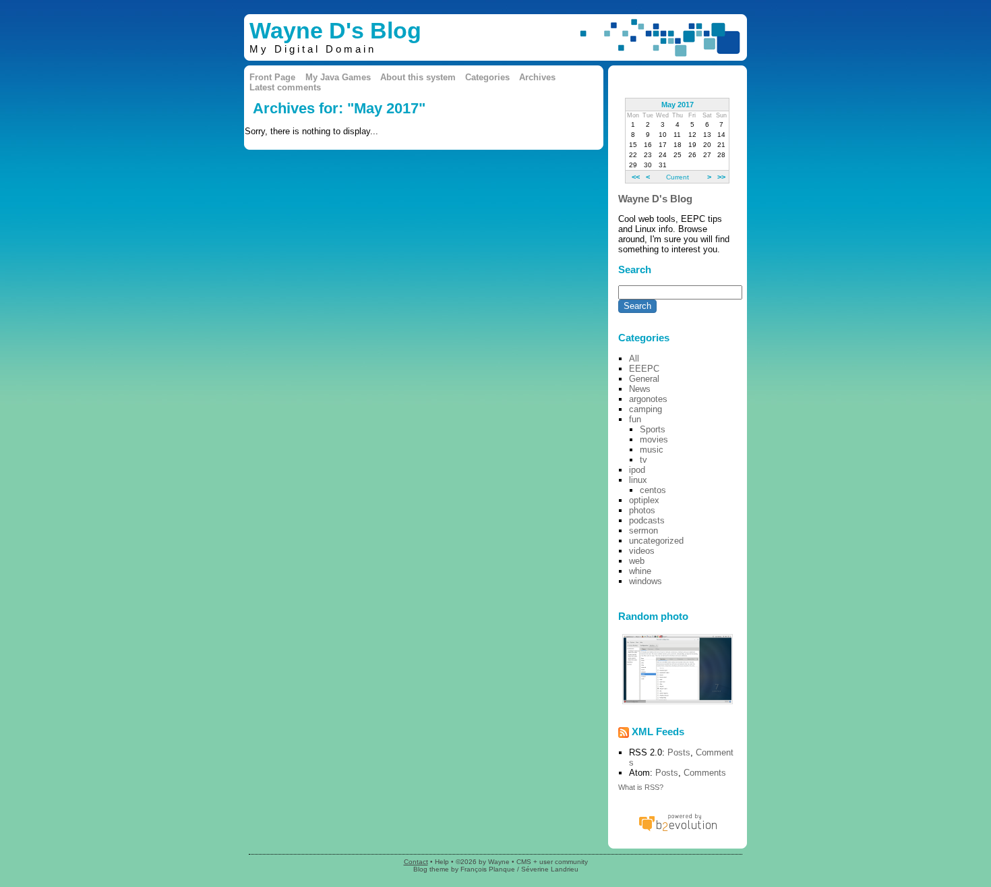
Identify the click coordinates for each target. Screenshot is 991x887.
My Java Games (338, 77)
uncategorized (656, 541)
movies (654, 439)
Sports (652, 429)
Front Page (272, 77)
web (636, 561)
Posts (678, 752)
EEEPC (644, 369)
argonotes (648, 399)
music (651, 450)
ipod (637, 470)
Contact (416, 861)
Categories (487, 77)
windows (645, 581)
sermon (643, 530)
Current (677, 177)
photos (642, 510)
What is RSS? (640, 787)
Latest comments (285, 87)
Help (442, 861)
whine (640, 571)
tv (643, 460)
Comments (705, 773)
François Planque (487, 869)
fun (635, 419)
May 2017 (677, 105)
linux (638, 480)
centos (653, 490)
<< (636, 177)
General (644, 379)
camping (645, 409)
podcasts (647, 520)
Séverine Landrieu (549, 869)
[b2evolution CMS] (677, 831)
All (634, 358)
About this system (418, 77)
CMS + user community (552, 861)
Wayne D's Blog (335, 30)
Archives (537, 77)
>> (721, 177)
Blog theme (431, 869)
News (640, 389)
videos (642, 551)
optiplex (644, 500)
